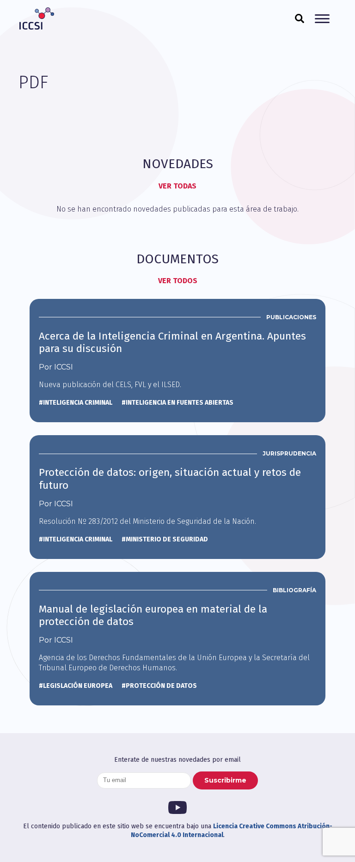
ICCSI (36, 18)
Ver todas (177, 186)
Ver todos (177, 280)
